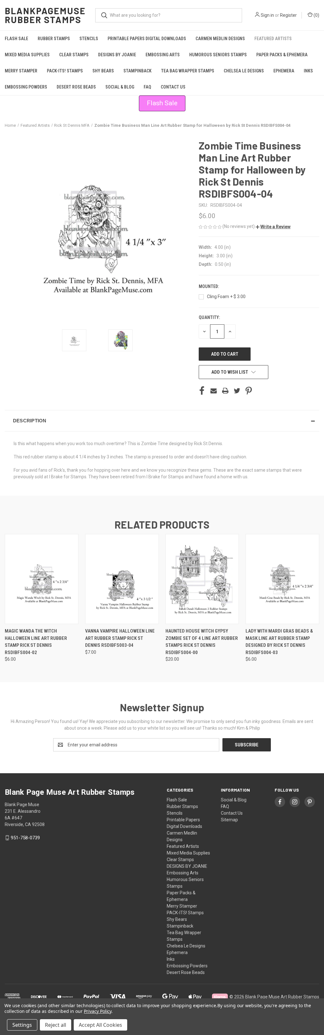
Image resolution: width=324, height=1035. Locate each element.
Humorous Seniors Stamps (218, 54)
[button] (273, 226)
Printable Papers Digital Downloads (147, 38)
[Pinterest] (249, 390)
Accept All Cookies (100, 1024)
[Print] (225, 390)
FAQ (147, 86)
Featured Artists (273, 38)
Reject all (55, 1024)
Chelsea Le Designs (244, 70)
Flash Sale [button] (162, 103)
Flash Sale (16, 38)
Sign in (267, 15)
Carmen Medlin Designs (220, 38)
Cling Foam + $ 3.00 (226, 296)
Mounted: (209, 286)
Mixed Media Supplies (27, 54)
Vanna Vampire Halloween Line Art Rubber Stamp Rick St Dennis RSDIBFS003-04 (120, 638)
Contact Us (173, 86)
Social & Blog (119, 86)
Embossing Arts (163, 54)
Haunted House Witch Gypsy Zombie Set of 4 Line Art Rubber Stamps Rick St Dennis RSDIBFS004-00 (201, 641)
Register (288, 15)
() (316, 15)
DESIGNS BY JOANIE (117, 54)
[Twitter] (237, 390)
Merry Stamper (21, 70)
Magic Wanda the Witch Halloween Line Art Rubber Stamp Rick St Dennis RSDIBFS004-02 (36, 641)
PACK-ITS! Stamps (65, 70)
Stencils (88, 38)
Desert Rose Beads (76, 86)
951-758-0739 (25, 838)
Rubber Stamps (54, 38)
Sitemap (229, 819)
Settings (22, 1024)
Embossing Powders (26, 86)
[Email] (213, 390)
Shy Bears (103, 70)
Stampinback (137, 70)
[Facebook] (202, 390)
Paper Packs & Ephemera (282, 54)
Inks (308, 70)
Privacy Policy (97, 1011)
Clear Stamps (74, 54)
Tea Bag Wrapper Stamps (187, 70)
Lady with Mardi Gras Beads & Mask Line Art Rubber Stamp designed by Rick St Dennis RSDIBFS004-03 (279, 641)
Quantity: (209, 317)
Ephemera (283, 70)
